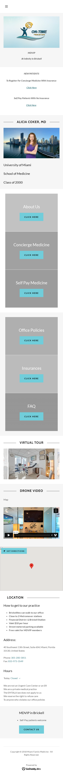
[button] (6, 6)
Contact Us (31, 729)
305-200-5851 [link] (18, 657)
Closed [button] (14, 678)
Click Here (31, 217)
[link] (31, 768)
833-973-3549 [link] (15, 661)
